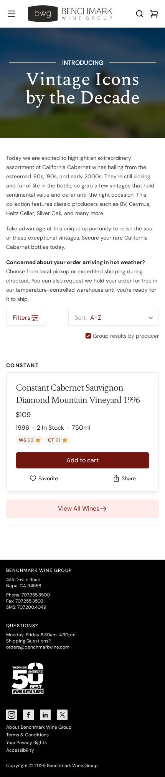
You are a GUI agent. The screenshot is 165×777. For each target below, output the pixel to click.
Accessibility (20, 750)
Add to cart (82, 460)
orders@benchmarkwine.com (37, 647)
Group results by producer (126, 335)
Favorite (48, 478)
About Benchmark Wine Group (39, 727)
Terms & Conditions (27, 735)
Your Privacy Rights (26, 742)
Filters (21, 318)
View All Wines (78, 508)
